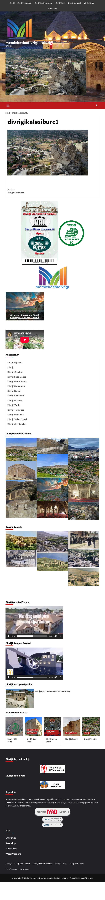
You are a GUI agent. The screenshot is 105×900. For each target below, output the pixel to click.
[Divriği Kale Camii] (21, 470)
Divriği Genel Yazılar (17, 381)
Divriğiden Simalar (25, 3)
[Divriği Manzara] (21, 449)
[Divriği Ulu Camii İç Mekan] (52, 509)
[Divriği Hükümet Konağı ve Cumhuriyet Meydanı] (21, 578)
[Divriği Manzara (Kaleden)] (83, 472)
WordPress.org (13, 851)
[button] (34, 620)
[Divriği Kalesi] (52, 446)
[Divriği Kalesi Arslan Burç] (21, 509)
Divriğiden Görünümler (44, 3)
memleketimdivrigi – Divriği (29, 42)
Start (23, 317)
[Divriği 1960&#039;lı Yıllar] (83, 558)
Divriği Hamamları (16, 386)
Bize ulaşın (52, 8)
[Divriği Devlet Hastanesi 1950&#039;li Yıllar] (21, 558)
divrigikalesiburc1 (15, 191)
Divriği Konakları (15, 395)
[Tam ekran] (60, 633)
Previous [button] (3, 696)
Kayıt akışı (11, 840)
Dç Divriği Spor (14, 362)
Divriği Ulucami (71, 736)
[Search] (96, 105)
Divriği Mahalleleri (43, 688)
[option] (52, 696)
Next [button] (101, 696)
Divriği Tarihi (60, 3)
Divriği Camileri (15, 372)
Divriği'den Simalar (16, 424)
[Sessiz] (55, 633)
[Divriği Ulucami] (52, 541)
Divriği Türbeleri (15, 410)
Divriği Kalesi (89, 3)
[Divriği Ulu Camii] (52, 562)
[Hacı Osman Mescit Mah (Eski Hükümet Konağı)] (21, 540)
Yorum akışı (11, 846)
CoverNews (75, 875)
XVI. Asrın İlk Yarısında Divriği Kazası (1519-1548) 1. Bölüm (25, 316)
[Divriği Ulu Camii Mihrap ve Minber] (83, 493)
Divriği (12, 3)
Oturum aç (11, 835)
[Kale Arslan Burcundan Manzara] (52, 489)
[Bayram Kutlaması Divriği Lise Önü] (83, 540)
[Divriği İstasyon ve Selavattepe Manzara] (83, 449)
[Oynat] (9, 633)
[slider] (32, 633)
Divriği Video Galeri (17, 419)
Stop (25, 317)
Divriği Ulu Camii (74, 3)
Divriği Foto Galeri (16, 376)
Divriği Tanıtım (90, 736)
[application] (34, 620)
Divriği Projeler (15, 400)
